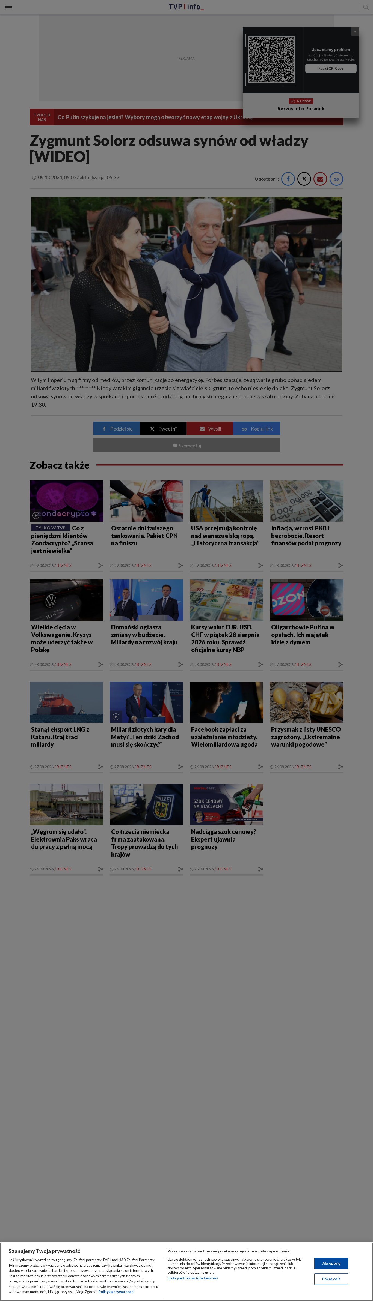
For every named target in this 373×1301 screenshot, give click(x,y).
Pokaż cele (331, 1279)
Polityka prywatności (116, 1292)
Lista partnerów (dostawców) (193, 1278)
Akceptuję (331, 1263)
